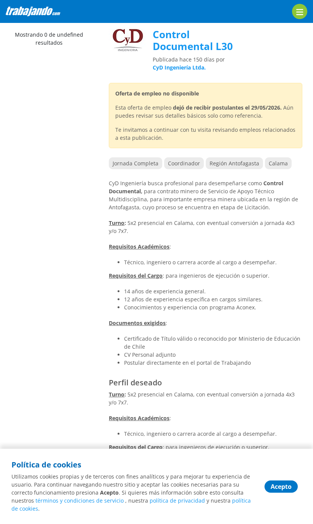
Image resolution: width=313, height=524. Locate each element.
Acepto (281, 486)
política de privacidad (177, 500)
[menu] (299, 11)
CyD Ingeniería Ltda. (179, 67)
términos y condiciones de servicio (79, 500)
